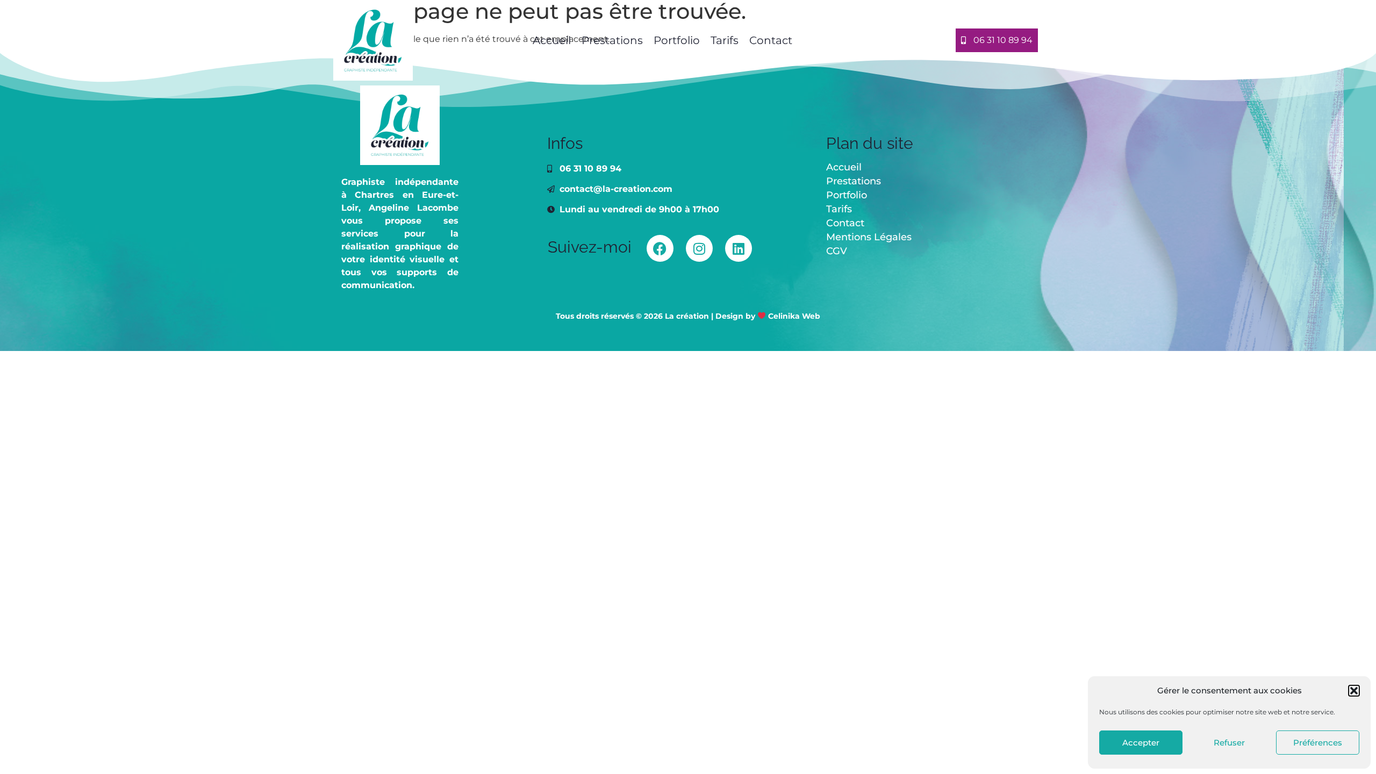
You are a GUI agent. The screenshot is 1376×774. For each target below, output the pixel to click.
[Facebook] (660, 248)
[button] (1354, 690)
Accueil (550, 40)
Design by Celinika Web (767, 316)
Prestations (612, 40)
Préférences (1317, 742)
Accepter (1140, 742)
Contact (770, 40)
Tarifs (725, 40)
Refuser (1229, 742)
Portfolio (677, 40)
